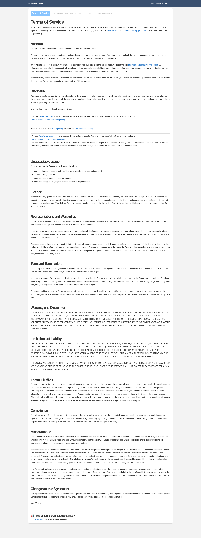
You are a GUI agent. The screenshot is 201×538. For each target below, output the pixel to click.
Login (152, 3)
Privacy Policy (57, 13)
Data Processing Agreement (75, 13)
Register (159, 3)
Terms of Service (40, 13)
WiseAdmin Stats (46, 116)
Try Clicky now (37, 519)
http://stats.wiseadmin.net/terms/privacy (48, 120)
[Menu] (171, 3)
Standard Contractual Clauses (100, 13)
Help (166, 3)
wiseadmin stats (35, 3)
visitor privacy (57, 129)
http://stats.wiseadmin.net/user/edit (143, 65)
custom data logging (84, 129)
